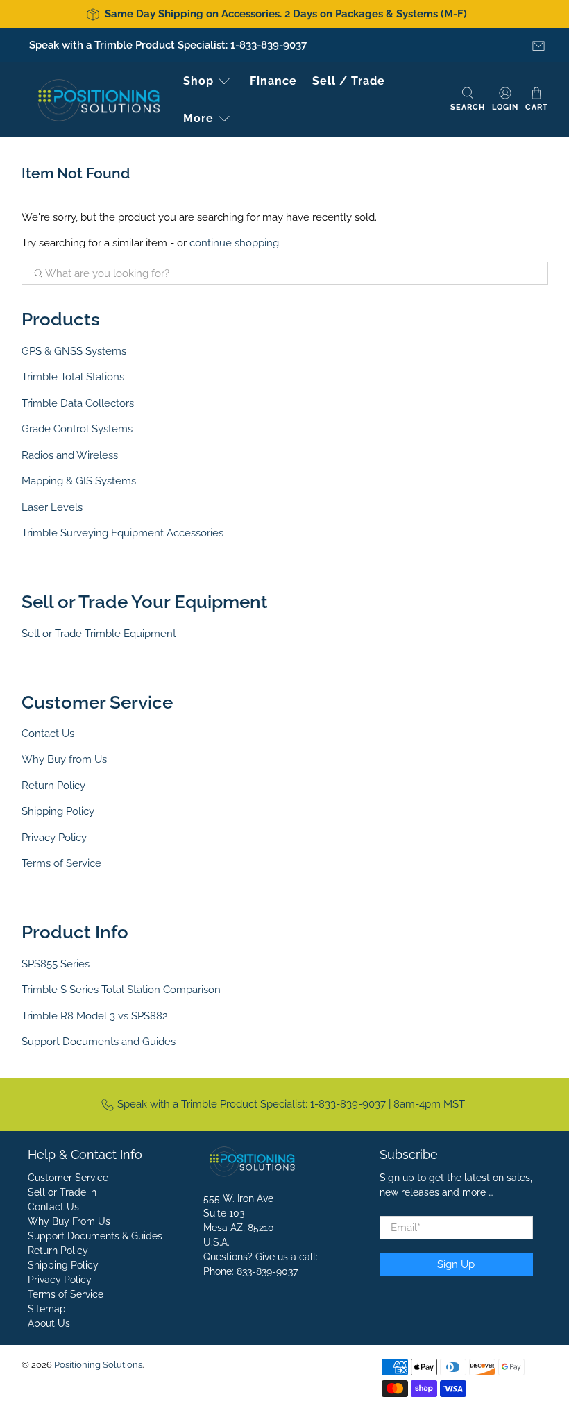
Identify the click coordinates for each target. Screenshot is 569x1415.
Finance (273, 80)
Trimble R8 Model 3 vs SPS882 (95, 1016)
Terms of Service (61, 863)
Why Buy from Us (64, 759)
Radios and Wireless (70, 455)
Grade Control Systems (77, 429)
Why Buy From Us (69, 1221)
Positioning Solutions (98, 1364)
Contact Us (48, 733)
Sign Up (456, 1264)
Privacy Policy (54, 837)
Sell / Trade (348, 80)
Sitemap (47, 1308)
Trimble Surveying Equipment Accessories (122, 533)
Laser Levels (52, 507)
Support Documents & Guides (95, 1236)
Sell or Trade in (62, 1192)
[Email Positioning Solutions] (538, 46)
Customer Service (68, 1177)
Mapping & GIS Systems (79, 481)
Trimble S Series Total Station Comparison (121, 989)
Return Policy (53, 785)
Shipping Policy (58, 811)
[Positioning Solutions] (98, 100)
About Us (49, 1323)
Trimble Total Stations (73, 377)
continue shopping (234, 243)
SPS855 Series (56, 964)
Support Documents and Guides (99, 1041)
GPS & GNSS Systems (74, 351)
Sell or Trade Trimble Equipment (99, 633)
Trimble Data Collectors (78, 403)
